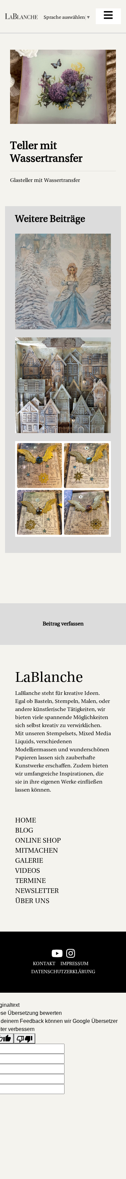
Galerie (29, 861)
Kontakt (44, 963)
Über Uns (32, 901)
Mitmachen (36, 851)
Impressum (74, 963)
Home (25, 820)
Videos (27, 871)
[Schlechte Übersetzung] (24, 1038)
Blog (24, 831)
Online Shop (38, 841)
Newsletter (37, 891)
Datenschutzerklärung (63, 972)
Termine (30, 881)
